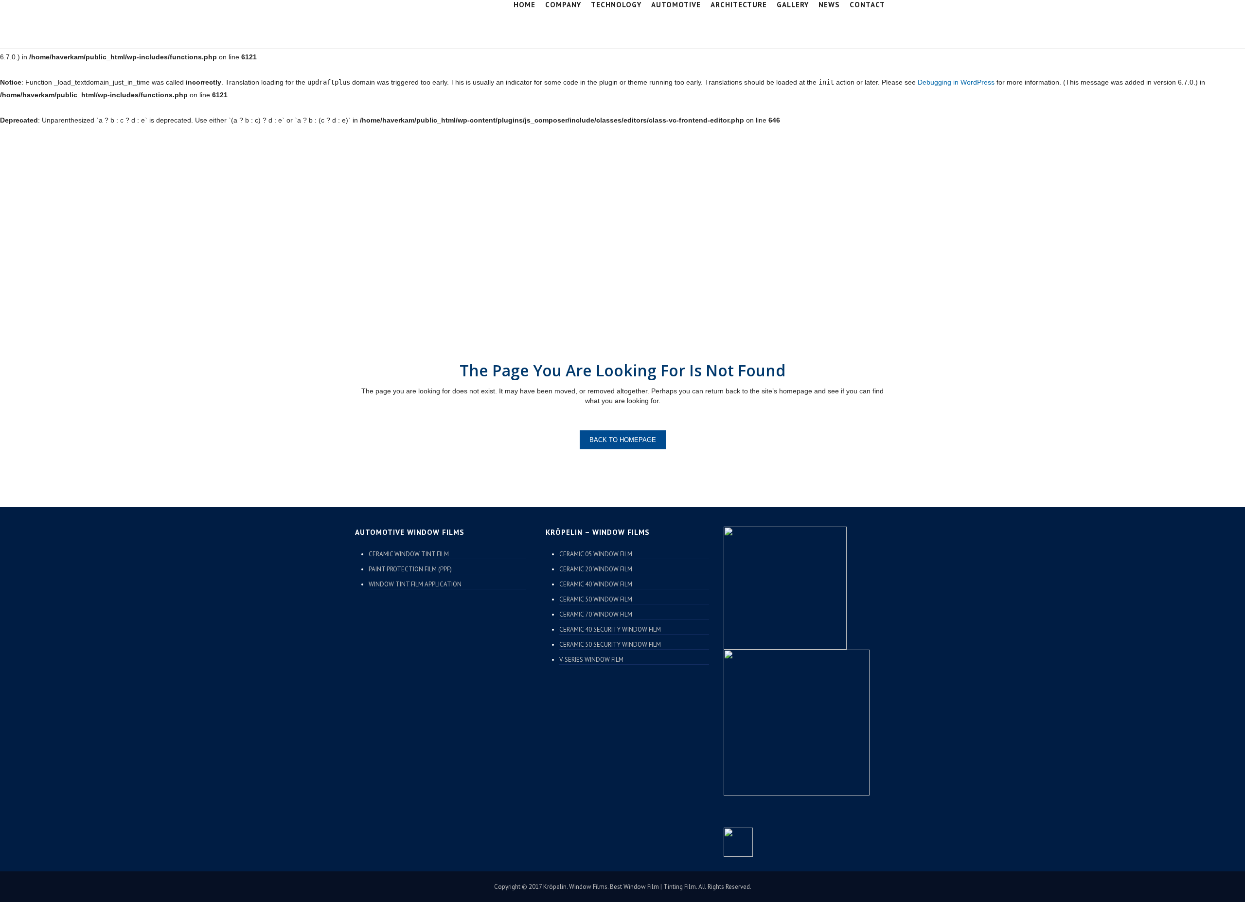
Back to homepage (622, 439)
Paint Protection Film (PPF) (410, 569)
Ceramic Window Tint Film (409, 554)
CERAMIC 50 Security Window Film (610, 644)
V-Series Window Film (591, 659)
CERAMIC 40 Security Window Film (610, 629)
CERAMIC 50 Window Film (595, 599)
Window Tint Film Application (415, 584)
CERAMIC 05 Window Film (595, 554)
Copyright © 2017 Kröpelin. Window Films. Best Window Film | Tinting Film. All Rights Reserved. (622, 887)
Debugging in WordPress (956, 82)
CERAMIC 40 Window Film (595, 584)
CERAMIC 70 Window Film (595, 614)
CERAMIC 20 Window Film (595, 569)
